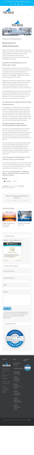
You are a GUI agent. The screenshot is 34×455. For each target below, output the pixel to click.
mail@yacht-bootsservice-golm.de (22, 1)
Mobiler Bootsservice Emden (17, 407)
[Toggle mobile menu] (31, 8)
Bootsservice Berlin (16, 171)
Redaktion (6, 186)
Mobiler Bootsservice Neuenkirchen (17, 400)
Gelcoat (14, 75)
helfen (4, 65)
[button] (3, 219)
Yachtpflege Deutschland (17, 372)
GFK (20, 75)
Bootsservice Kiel (24, 173)
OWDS (29, 419)
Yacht (11, 159)
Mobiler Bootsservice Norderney (17, 378)
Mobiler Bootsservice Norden (17, 385)
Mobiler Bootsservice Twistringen (17, 393)
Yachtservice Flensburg (8, 175)
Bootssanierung (8, 104)
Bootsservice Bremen (13, 173)
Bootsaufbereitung (7, 223)
